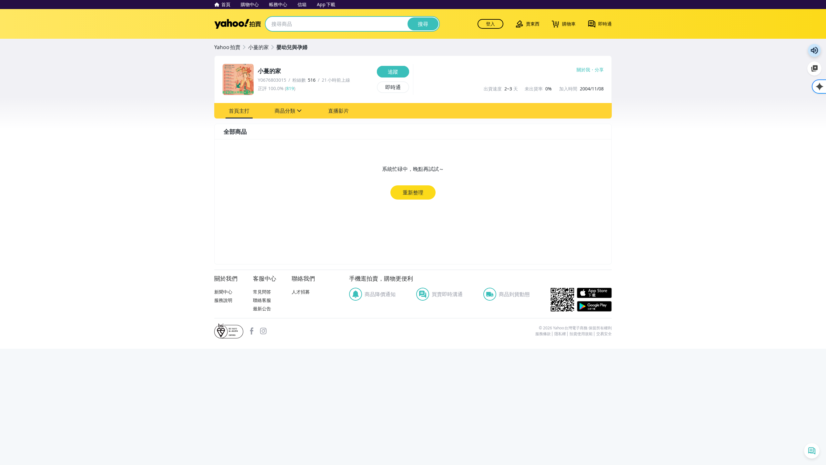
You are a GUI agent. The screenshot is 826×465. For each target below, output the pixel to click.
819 (290, 88)
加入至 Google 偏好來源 (814, 68)
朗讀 (814, 50)
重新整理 (413, 192)
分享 (599, 69)
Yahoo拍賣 (237, 24)
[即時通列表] (812, 451)
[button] (239, 111)
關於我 (583, 69)
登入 (490, 24)
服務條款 (543, 334)
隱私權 (560, 334)
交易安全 (604, 334)
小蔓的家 (258, 47)
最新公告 (262, 308)
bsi (228, 331)
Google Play (594, 306)
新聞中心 (223, 292)
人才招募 (301, 292)
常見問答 (262, 292)
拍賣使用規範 (581, 334)
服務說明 (223, 300)
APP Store (594, 293)
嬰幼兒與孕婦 (292, 47)
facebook (251, 331)
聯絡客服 (262, 300)
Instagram (263, 331)
